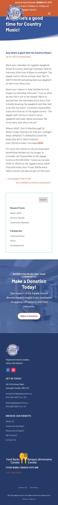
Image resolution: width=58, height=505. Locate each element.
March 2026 (15, 213)
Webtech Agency (29, 499)
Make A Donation (29, 316)
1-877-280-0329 (13, 473)
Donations (34, 488)
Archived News (24, 57)
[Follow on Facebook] (8, 370)
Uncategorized (17, 245)
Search (43, 200)
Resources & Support (15, 431)
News (13, 241)
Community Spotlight (15, 426)
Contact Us (11, 440)
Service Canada (17, 218)
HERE (40, 143)
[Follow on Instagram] (13, 370)
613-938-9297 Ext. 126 (16, 397)
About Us (10, 421)
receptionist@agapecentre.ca (19, 394)
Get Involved (11, 435)
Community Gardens (19, 222)
